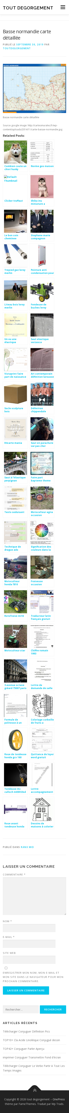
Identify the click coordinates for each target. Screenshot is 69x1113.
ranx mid (27, 847)
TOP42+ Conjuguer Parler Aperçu (23, 1049)
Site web (9, 953)
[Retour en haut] (34, 1090)
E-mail (9, 937)
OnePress (59, 1099)
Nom (7, 921)
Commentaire (14, 874)
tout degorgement (28, 7)
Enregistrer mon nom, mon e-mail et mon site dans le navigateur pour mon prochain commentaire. (33, 977)
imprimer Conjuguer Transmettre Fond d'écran (32, 1057)
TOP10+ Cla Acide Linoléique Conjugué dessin (31, 1040)
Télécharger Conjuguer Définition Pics (26, 1031)
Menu (62, 7)
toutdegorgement (17, 48)
